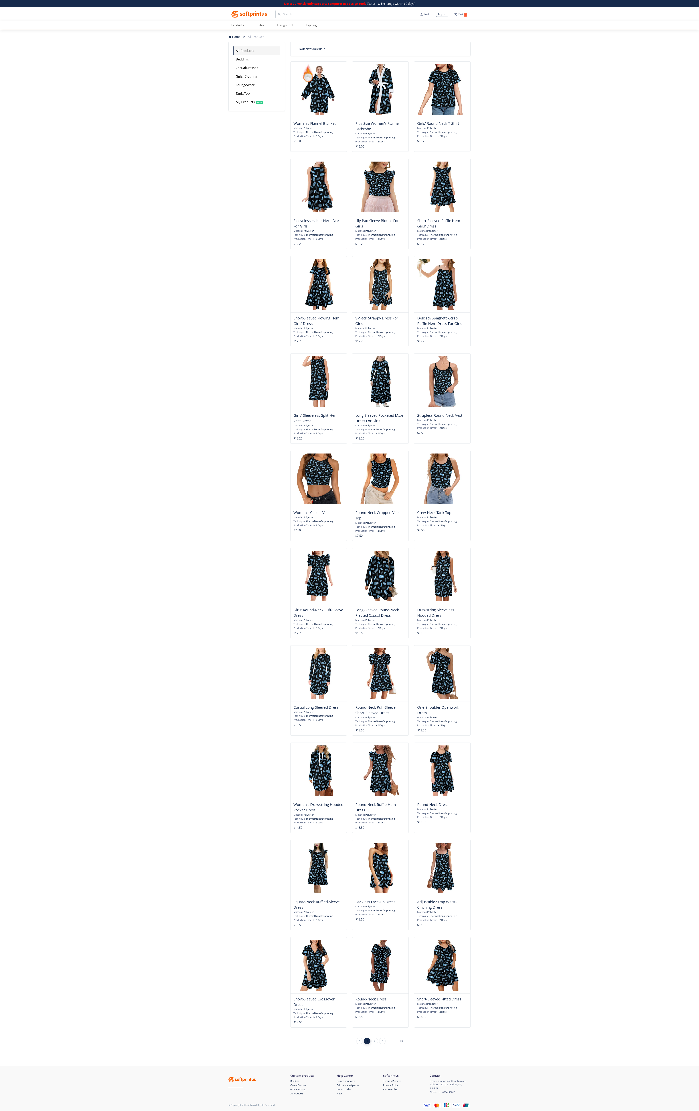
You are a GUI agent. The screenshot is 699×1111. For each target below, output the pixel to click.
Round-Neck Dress (433, 804)
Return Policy (390, 1089)
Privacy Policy (390, 1085)
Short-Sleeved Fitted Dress (439, 999)
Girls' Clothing (246, 76)
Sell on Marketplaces (348, 1085)
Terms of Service (392, 1081)
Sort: (310, 49)
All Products (245, 50)
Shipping (311, 25)
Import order (344, 1089)
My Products (249, 102)
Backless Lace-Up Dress (375, 901)
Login (427, 14)
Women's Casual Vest (311, 512)
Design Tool (285, 25)
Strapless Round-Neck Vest (439, 415)
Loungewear (245, 85)
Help (339, 1093)
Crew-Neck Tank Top (434, 512)
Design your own (346, 1081)
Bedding (242, 59)
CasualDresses (247, 68)
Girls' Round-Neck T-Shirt (438, 123)
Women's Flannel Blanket (314, 123)
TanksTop (243, 93)
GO (401, 1041)
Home (235, 37)
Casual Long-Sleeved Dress (316, 707)
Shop (262, 25)
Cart (462, 14)
